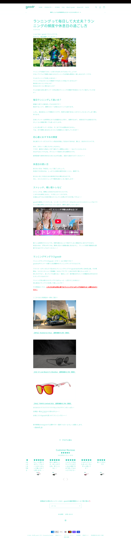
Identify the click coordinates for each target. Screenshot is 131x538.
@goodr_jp (39, 427)
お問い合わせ (69, 514)
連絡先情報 (66, 537)
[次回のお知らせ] (81, 1)
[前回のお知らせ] (50, 1)
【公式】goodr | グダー (37, 535)
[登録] (79, 506)
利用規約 (78, 535)
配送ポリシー (86, 535)
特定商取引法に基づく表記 (97, 535)
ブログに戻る (67, 440)
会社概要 (60, 514)
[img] (65, 452)
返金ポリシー (59, 535)
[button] (48, 7)
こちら (44, 411)
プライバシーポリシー (69, 535)
